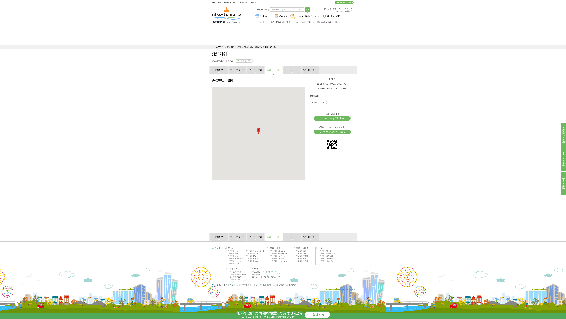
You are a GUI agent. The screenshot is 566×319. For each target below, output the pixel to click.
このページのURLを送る (332, 131)
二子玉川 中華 (233, 253)
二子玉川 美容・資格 (327, 261)
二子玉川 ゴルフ (235, 272)
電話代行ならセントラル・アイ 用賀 (332, 88)
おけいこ (323, 248)
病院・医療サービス (305, 248)
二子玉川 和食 (233, 251)
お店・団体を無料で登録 (280, 22)
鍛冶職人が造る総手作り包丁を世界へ (332, 84)
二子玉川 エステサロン (278, 256)
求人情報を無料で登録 (322, 22)
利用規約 (293, 285)
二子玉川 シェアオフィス (261, 272)
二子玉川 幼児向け (326, 256)
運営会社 (267, 285)
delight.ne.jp (351, 289)
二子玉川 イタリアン (235, 258)
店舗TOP (219, 70)
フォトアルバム (237, 70)
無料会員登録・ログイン (345, 2)
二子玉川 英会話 (325, 251)
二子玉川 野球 (235, 279)
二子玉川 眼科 (301, 258)
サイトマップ (251, 285)
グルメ (231, 248)
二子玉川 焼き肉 (252, 261)
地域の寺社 (248, 47)
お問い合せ (338, 22)
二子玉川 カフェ (252, 253)
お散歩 (239, 47)
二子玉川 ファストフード (255, 251)
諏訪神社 (258, 47)
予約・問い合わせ (310, 70)
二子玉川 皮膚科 (302, 256)
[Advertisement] (283, 35)
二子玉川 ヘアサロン (277, 251)
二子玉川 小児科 (302, 261)
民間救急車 (256, 274)
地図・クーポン (274, 70)
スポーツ (233, 269)
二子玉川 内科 (301, 253)
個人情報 (280, 285)
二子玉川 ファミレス (235, 264)
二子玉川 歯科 (301, 251)
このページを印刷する (332, 118)
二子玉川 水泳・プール (238, 274)
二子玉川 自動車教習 (327, 258)
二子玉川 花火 (220, 285)
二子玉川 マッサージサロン (280, 253)
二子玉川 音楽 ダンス (327, 253)
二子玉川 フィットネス (278, 261)
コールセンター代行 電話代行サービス (266, 277)
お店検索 (230, 47)
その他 (255, 269)
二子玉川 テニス (235, 277)
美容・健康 (275, 248)
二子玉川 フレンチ (234, 261)
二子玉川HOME (218, 47)
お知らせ (236, 285)
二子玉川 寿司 (251, 256)
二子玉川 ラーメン (253, 258)
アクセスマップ (243, 61)
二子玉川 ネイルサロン (278, 258)
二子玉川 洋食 (233, 256)
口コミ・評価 (255, 70)
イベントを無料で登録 (302, 22)
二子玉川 (218, 248)
